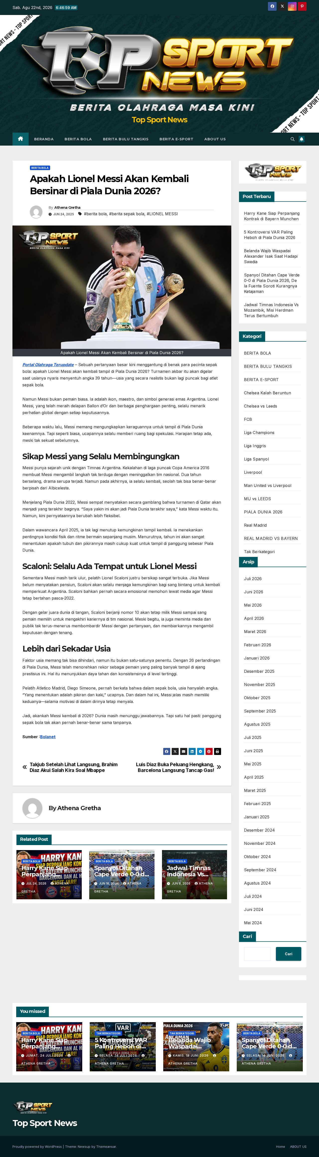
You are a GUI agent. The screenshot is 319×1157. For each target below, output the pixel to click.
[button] (293, 139)
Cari (247, 936)
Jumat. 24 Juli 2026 (45, 1055)
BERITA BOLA (78, 139)
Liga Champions (259, 432)
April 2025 (254, 777)
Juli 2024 (253, 896)
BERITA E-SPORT (176, 139)
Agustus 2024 (257, 883)
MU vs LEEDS (257, 498)
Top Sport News (159, 119)
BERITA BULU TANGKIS (126, 139)
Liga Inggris (255, 445)
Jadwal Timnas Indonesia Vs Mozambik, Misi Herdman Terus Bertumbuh (271, 310)
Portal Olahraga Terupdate (48, 364)
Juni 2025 (253, 750)
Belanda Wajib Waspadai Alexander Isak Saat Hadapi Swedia (271, 256)
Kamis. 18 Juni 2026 (191, 1055)
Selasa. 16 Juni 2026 (266, 1055)
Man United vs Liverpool (268, 485)
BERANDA (44, 139)
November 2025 (259, 684)
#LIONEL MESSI (162, 213)
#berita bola (95, 213)
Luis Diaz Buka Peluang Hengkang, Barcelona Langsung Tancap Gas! (175, 767)
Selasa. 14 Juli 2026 (118, 1055)
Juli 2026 (253, 578)
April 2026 (254, 618)
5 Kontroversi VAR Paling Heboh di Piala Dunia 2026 (121, 1046)
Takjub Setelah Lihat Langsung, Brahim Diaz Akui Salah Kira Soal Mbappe (74, 767)
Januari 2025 (256, 816)
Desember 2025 (259, 671)
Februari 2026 (257, 644)
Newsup (84, 1147)
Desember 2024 (259, 830)
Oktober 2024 (257, 856)
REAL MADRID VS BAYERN (271, 538)
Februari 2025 (257, 803)
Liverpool (253, 472)
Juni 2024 (254, 909)
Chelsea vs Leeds (260, 406)
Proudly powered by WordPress (37, 1147)
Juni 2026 (253, 591)
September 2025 (260, 710)
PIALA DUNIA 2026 (263, 511)
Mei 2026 (253, 605)
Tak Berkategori (259, 551)
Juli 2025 (253, 737)
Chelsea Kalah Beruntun (267, 392)
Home (280, 1147)
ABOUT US (215, 139)
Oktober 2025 (257, 697)
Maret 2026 (255, 631)
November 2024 (260, 843)
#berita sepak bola (126, 213)
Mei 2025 (253, 763)
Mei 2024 (253, 922)
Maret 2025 (255, 790)
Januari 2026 (257, 658)
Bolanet (48, 736)
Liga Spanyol (256, 459)
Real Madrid (255, 525)
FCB (248, 419)
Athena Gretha (67, 207)
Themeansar (106, 1147)
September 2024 (260, 869)
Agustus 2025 (257, 724)
